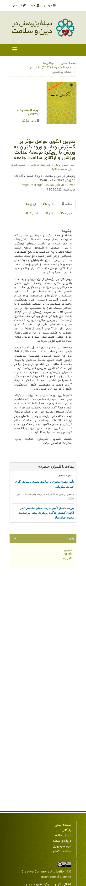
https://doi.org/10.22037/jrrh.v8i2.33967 (48, 185)
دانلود (50, 204)
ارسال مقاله (63, 835)
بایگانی (66, 830)
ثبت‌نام (18, 5)
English (67, 554)
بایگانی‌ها (48, 63)
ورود (33, 5)
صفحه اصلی (68, 63)
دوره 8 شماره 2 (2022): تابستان (50, 68)
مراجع (68, 213)
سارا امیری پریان (63, 165)
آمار (50, 213)
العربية (67, 558)
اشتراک (33, 213)
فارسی (48, 5)
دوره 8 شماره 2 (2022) (27, 112)
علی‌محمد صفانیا (62, 169)
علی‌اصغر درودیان (39, 165)
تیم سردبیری (62, 846)
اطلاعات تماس (61, 851)
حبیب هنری (18, 165)
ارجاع (32, 204)
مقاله (68, 204)
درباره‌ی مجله (62, 841)
